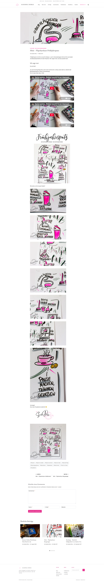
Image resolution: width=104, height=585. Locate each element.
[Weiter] (82, 536)
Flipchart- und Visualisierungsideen (38, 48)
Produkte (65, 572)
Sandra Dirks (34, 53)
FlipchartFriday (65, 462)
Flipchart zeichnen (49, 462)
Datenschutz (83, 579)
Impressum (78, 579)
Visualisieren (33, 467)
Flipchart (32, 462)
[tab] (49, 550)
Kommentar (32, 490)
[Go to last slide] (22, 536)
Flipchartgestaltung (35, 465)
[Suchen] (84, 570)
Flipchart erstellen (39, 462)
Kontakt (76, 4)
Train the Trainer (64, 465)
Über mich (44, 4)
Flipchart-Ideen (57, 462)
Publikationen (63, 4)
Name (30, 507)
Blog (39, 4)
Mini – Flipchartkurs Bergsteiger (60, 475)
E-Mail (47, 507)
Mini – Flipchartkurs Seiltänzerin (43, 475)
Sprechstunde (56, 4)
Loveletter (66, 574)
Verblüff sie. (70, 4)
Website (63, 507)
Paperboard (49, 465)
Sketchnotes (56, 465)
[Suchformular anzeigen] (88, 5)
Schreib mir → (83, 4)
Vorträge (49, 4)
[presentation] (30, 530)
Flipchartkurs (43, 465)
